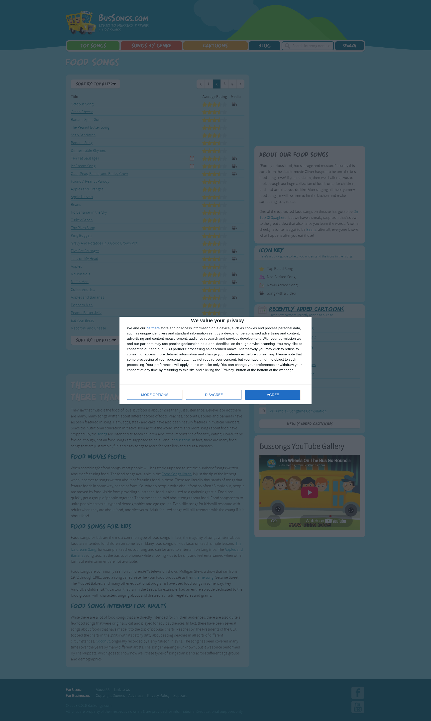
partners (153, 328)
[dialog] (215, 360)
